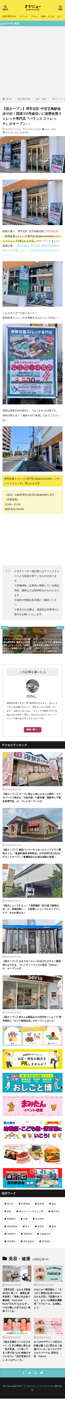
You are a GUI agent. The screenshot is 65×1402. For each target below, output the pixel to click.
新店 (17, 132)
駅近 (54, 1203)
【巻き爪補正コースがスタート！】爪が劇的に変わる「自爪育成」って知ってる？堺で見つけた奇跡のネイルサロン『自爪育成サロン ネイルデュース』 (16, 1350)
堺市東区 (46, 1241)
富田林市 (27, 1233)
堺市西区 (11, 1241)
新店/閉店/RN (9, 16)
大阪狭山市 (45, 1233)
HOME (9, 99)
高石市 (10, 1203)
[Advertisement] (32, 62)
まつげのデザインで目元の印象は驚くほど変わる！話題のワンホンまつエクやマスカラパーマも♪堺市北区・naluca (48, 1349)
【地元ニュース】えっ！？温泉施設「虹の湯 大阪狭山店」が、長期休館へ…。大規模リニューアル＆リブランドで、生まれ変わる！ (31, 909)
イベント (23, 16)
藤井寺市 (55, 1211)
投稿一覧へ (31, 729)
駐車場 (41, 1203)
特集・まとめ (47, 16)
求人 (28, 1226)
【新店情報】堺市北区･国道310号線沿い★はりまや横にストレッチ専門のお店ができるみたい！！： (31, 250)
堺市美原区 (28, 1241)
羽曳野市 (11, 1218)
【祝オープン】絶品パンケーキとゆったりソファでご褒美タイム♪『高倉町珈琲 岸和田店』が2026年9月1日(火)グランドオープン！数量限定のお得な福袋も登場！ (31, 853)
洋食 (25, 1218)
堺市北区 (9, 132)
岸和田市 (11, 1233)
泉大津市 (39, 1218)
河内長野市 (12, 1226)
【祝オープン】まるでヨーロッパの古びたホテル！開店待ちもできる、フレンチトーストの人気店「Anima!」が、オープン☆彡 (31, 965)
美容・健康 (40, 99)
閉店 (9, 1211)
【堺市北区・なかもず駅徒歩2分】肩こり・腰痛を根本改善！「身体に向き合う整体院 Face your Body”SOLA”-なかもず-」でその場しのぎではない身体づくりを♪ (16, 1300)
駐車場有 (24, 132)
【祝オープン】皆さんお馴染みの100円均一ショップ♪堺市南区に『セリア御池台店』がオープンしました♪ (31, 1018)
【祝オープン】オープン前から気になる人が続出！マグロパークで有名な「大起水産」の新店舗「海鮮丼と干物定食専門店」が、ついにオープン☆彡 (31, 797)
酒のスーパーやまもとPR (31, 1211)
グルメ (34, 16)
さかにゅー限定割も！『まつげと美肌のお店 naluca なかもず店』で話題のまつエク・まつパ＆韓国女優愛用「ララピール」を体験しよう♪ (48, 1298)
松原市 (41, 1226)
